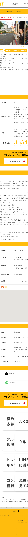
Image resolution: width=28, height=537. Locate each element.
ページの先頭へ (13, 511)
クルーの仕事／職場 (21, 518)
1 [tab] (19, 47)
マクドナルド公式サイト (4, 528)
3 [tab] (23, 47)
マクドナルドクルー (19, 17)
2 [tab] (21, 47)
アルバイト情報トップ (4, 515)
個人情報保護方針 (14, 528)
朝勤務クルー (5, 17)
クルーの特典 (20, 520)
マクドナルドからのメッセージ (13, 4)
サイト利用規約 (22, 528)
